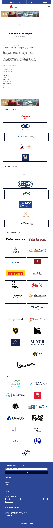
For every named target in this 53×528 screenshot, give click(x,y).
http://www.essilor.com (8, 71)
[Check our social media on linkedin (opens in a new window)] (14, 2)
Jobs (6, 491)
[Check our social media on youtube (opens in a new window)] (11, 2)
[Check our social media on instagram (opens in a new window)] (17, 2)
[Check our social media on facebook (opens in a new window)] (8, 2)
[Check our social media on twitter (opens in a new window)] (20, 2)
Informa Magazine (10, 486)
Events (7, 484)
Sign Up (26, 472)
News (6, 489)
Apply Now (8, 482)
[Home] (22, 6)
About (7, 480)
